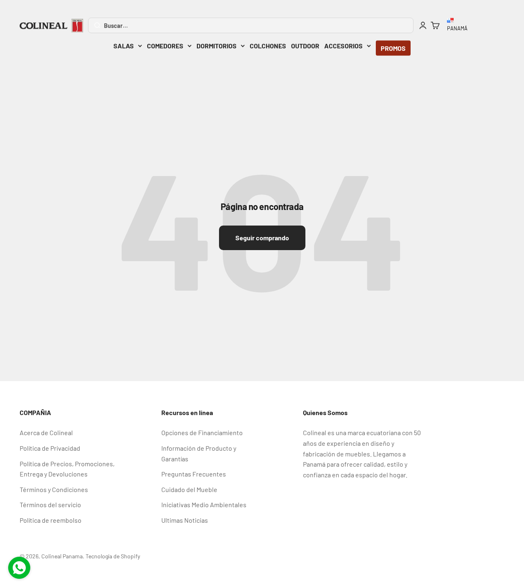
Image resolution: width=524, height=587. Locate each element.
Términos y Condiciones (54, 489)
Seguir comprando (262, 238)
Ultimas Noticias (184, 520)
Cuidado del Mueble (189, 489)
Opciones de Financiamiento (202, 432)
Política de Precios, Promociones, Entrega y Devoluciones (67, 469)
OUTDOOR (305, 46)
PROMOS (393, 48)
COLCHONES (268, 46)
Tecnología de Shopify (113, 556)
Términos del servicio (50, 504)
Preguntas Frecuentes (193, 474)
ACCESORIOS (343, 46)
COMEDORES (165, 46)
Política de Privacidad (50, 448)
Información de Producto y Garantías (198, 453)
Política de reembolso (50, 520)
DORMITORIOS (216, 46)
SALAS (123, 46)
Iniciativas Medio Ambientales (203, 504)
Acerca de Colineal (46, 432)
